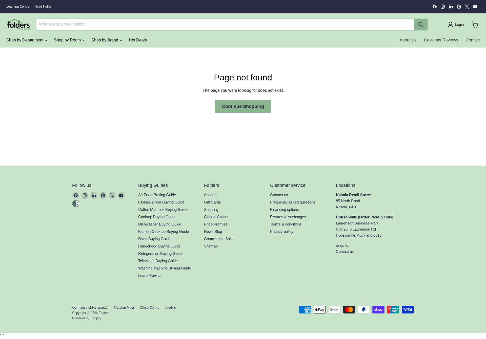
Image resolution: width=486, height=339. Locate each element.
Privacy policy (281, 231)
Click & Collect (216, 217)
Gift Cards (212, 202)
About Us (408, 40)
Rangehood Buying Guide (159, 246)
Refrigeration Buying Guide (160, 253)
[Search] (421, 24)
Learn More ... (149, 275)
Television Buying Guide (158, 261)
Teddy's (170, 307)
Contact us (279, 195)
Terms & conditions (286, 224)
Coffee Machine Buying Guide (163, 209)
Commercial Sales (219, 239)
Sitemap (211, 246)
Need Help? (42, 6)
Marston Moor (124, 307)
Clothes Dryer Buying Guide (161, 202)
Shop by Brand (105, 40)
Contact (473, 40)
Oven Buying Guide (154, 239)
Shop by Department (25, 40)
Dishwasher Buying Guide (159, 224)
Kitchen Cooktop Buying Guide (163, 231)
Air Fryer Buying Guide (157, 195)
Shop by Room (68, 40)
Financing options (284, 209)
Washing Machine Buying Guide (164, 268)
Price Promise (216, 224)
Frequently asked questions (293, 202)
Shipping (211, 209)
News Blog (213, 231)
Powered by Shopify (87, 318)
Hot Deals (138, 40)
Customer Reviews (441, 40)
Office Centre (149, 307)
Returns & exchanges (288, 217)
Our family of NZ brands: (90, 307)
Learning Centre (17, 6)
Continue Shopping (243, 106)
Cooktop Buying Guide (156, 217)
